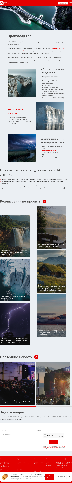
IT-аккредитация (37, 471)
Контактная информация (63, 459)
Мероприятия (49, 464)
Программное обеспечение (6, 471)
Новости (48, 462)
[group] (17, 383)
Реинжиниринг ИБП (49, 150)
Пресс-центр (50, 459)
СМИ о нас (48, 465)
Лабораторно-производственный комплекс (21, 468)
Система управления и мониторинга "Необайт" (5, 463)
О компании (37, 459)
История (36, 465)
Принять (49, 478)
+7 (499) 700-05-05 (63, 465)
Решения (2, 459)
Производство (21, 459)
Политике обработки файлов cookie (20, 479)
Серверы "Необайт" (21, 462)
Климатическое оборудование (21, 471)
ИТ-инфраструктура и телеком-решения (5, 466)
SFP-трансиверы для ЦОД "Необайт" (23, 464)
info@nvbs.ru (61, 467)
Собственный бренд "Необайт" (38, 463)
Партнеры (36, 469)
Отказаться (61, 477)
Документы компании (36, 467)
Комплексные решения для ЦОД (6, 468)
